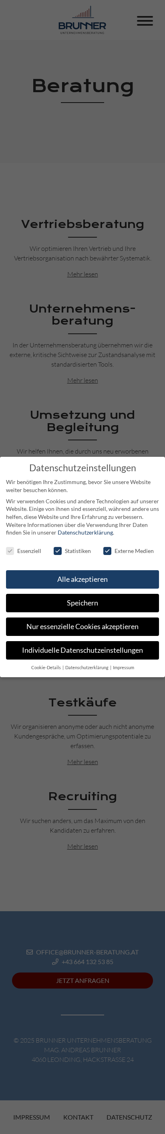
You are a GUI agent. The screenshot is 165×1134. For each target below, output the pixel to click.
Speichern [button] (82, 603)
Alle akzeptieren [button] (82, 579)
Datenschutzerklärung (85, 532)
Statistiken (78, 550)
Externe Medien (134, 550)
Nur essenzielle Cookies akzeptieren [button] (82, 626)
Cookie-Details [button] (46, 667)
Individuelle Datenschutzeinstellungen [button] (82, 650)
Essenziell (29, 550)
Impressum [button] (123, 667)
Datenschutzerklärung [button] (87, 667)
